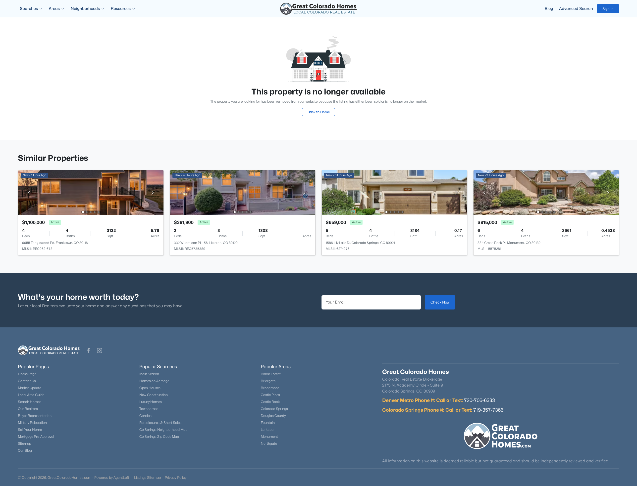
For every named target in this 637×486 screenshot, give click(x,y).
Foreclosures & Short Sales (160, 423)
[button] (88, 350)
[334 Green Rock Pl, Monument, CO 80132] (546, 192)
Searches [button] (29, 8)
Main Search (149, 374)
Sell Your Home (30, 430)
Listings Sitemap (147, 477)
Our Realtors (28, 409)
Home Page (27, 374)
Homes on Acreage (154, 381)
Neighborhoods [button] (85, 8)
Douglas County (273, 416)
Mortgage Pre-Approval (36, 437)
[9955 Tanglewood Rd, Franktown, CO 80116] (90, 192)
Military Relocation (32, 423)
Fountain (268, 423)
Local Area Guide (31, 395)
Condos (145, 416)
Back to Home (319, 112)
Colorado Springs (274, 409)
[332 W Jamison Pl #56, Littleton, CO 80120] (242, 192)
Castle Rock (270, 402)
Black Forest (271, 374)
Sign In (608, 8)
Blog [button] (549, 8)
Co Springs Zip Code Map (159, 437)
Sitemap (24, 443)
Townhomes (148, 409)
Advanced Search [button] (576, 8)
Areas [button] (54, 8)
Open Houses (149, 388)
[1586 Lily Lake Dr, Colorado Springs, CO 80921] (394, 192)
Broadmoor (270, 388)
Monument (269, 437)
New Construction (153, 395)
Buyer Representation (35, 416)
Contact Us (27, 381)
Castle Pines (270, 395)
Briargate (268, 381)
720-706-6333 (479, 400)
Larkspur (268, 430)
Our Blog (25, 450)
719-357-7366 (488, 410)
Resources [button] (121, 8)
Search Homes (29, 402)
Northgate (269, 443)
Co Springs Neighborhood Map (163, 430)
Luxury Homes (150, 402)
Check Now (439, 302)
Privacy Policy (176, 477)
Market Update (29, 388)
